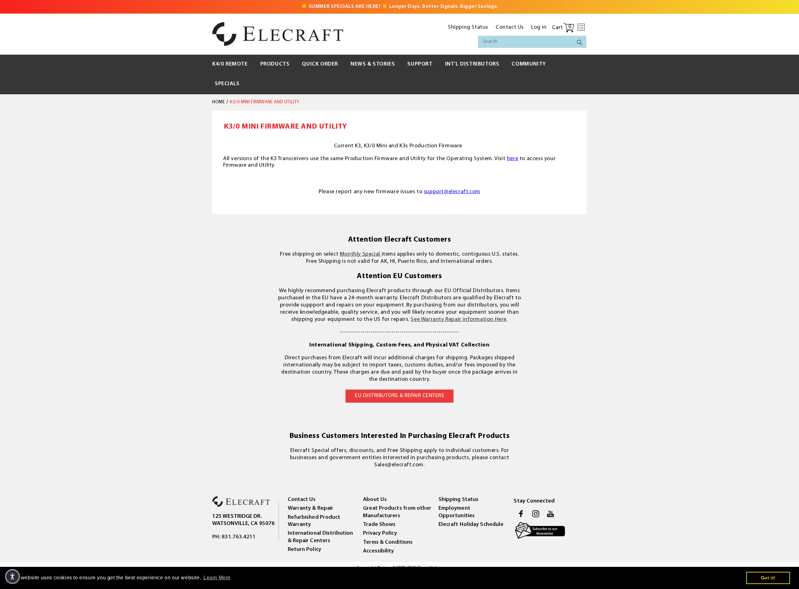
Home (218, 102)
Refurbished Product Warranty (314, 521)
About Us (375, 500)
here (512, 159)
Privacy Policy (380, 533)
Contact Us (302, 500)
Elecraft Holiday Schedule (471, 525)
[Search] (579, 42)
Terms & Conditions (388, 542)
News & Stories (372, 64)
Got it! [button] (768, 577)
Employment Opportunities (457, 512)
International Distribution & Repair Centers (320, 537)
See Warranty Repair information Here (459, 319)
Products (275, 64)
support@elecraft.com (452, 192)
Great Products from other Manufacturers (397, 512)
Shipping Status (459, 500)
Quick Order (320, 64)
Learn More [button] (217, 577)
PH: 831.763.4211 (234, 537)
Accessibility (378, 551)
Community (529, 64)
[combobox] (532, 42)
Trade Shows (379, 525)
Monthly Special (361, 254)
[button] (581, 27)
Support (419, 64)
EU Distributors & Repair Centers (399, 396)
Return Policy (304, 549)
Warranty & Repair (311, 508)
